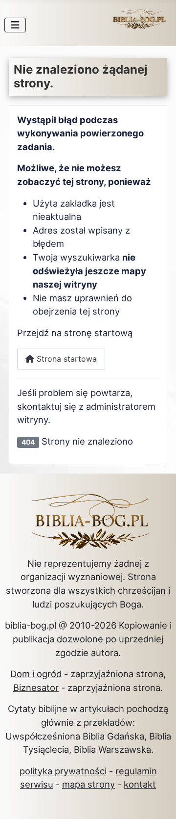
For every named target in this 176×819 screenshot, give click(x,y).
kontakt (140, 784)
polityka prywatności (63, 771)
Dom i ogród (36, 673)
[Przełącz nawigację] (15, 25)
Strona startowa (65, 359)
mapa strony (88, 784)
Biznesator (36, 687)
